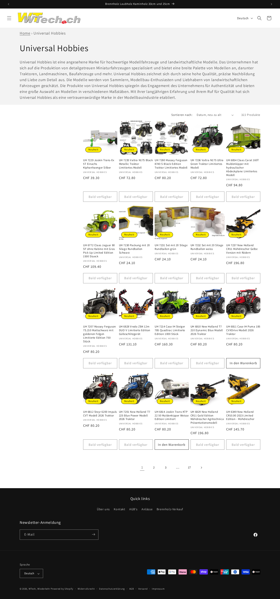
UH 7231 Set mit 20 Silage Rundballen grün (171, 247)
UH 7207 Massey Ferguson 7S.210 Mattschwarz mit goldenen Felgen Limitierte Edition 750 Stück (99, 334)
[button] (9, 18)
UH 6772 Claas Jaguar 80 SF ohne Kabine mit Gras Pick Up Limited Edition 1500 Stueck (99, 251)
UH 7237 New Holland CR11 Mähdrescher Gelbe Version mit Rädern (241, 249)
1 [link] (142, 467)
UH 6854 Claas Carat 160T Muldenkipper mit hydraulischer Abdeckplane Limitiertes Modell (242, 167)
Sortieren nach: (181, 115)
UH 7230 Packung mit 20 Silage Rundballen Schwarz (134, 249)
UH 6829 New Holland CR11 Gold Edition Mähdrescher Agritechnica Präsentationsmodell (207, 417)
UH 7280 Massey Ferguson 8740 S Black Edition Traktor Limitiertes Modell (171, 163)
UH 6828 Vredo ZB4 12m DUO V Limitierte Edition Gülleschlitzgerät (134, 330)
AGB (131, 588)
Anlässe (147, 509)
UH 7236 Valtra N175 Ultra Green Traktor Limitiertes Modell (207, 163)
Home (25, 33)
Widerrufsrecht (86, 588)
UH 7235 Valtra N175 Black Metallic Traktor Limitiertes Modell (136, 163)
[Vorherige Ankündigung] (8, 4)
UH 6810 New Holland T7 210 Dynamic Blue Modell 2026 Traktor (207, 330)
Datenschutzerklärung (112, 588)
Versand (143, 588)
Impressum (158, 588)
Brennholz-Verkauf (170, 509)
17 (189, 467)
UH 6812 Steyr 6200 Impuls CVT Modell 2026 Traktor (100, 413)
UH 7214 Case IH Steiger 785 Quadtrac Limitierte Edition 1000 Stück (170, 330)
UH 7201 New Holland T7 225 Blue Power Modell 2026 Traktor (134, 415)
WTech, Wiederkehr (39, 588)
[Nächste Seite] (201, 467)
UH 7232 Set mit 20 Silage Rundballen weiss (207, 247)
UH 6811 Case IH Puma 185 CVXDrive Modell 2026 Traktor (243, 330)
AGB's (133, 509)
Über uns (103, 509)
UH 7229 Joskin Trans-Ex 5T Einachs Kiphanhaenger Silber (98, 163)
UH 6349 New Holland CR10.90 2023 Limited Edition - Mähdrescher (240, 415)
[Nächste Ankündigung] (271, 4)
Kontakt (119, 509)
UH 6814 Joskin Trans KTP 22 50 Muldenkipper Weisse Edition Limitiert (172, 415)
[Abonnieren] (93, 534)
